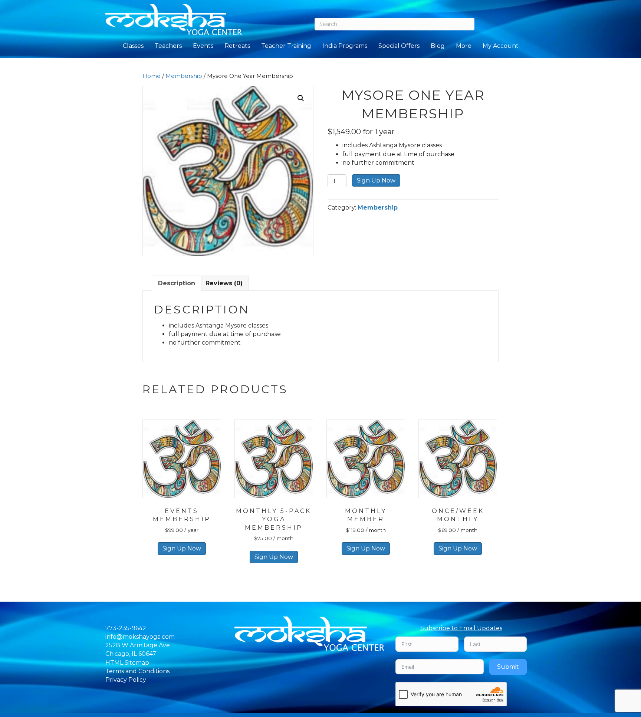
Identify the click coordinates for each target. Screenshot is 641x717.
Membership (183, 76)
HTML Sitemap (127, 662)
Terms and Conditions (137, 671)
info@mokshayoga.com (140, 636)
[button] (301, 98)
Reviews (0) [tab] (224, 283)
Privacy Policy (125, 679)
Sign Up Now (376, 180)
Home (151, 76)
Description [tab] (176, 283)
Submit (508, 666)
